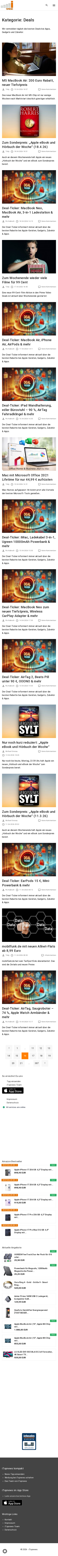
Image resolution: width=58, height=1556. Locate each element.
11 (32, 1048)
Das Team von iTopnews (16, 1481)
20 (13, 1063)
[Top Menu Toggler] (54, 5)
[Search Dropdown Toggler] (47, 5)
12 (41, 1048)
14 (8, 1056)
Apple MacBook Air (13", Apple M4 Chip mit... (32, 1339)
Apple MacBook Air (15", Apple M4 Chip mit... (32, 1325)
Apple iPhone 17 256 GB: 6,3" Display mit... (33, 1170)
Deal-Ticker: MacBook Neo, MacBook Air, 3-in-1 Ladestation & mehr (27, 212)
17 (33, 1056)
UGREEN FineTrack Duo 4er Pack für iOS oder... (33, 1255)
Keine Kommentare (49, 89)
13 (49, 1048)
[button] (5, 1551)
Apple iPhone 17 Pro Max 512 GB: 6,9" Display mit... (31, 1231)
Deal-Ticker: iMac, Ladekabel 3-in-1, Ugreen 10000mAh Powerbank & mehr (28, 541)
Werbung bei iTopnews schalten (19, 1478)
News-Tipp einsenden (14, 1474)
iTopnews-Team (14, 1085)
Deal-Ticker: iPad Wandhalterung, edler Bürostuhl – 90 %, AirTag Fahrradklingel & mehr (27, 410)
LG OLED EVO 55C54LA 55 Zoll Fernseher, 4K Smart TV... (33, 1353)
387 (37, 1063)
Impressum (12, 1099)
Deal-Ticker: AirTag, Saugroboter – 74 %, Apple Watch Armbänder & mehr (28, 1013)
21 (21, 1063)
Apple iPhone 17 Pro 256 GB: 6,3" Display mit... (33, 1216)
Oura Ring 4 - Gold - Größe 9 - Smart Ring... (31, 1283)
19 (49, 1056)
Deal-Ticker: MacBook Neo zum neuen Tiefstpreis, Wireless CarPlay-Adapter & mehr (25, 611)
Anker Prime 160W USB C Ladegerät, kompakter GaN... (31, 1297)
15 (17, 1056)
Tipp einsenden (14, 1081)
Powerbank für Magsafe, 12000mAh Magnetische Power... (30, 1269)
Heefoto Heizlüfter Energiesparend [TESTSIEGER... (31, 1311)
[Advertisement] (22, 1134)
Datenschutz (13, 1103)
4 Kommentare (50, 955)
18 (41, 1056)
